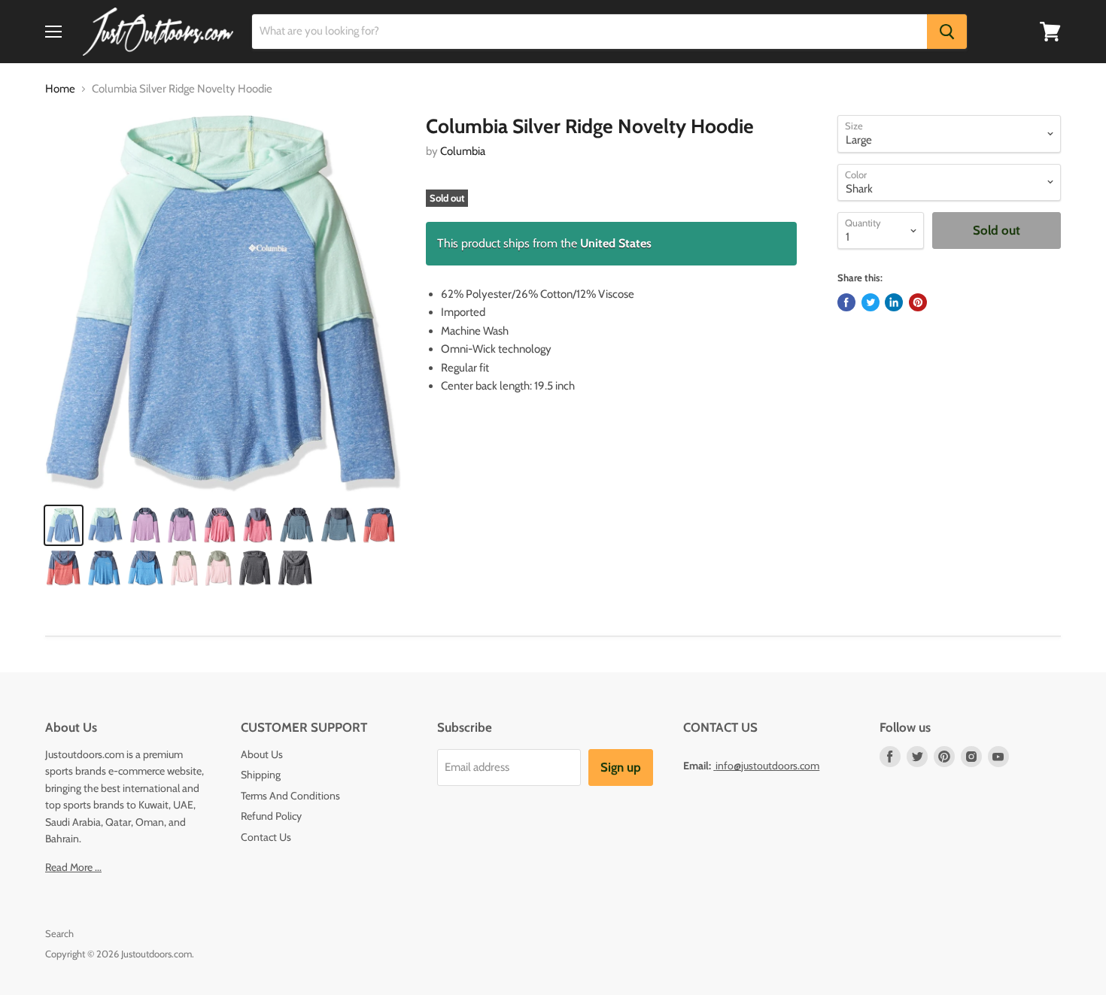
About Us (262, 754)
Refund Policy (271, 816)
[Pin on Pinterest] (918, 302)
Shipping (261, 774)
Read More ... (73, 867)
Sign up (620, 767)
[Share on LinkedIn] (894, 302)
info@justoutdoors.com (767, 765)
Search (59, 933)
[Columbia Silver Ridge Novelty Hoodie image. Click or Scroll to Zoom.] (223, 303)
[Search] (947, 31)
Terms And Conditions (290, 795)
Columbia (462, 151)
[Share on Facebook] (846, 302)
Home (60, 89)
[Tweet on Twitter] (870, 302)
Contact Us (266, 837)
